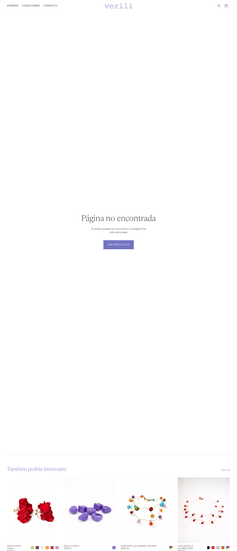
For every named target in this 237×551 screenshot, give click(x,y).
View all (225, 469)
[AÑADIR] (168, 537)
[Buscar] (219, 6)
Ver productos (119, 244)
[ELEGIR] (54, 537)
